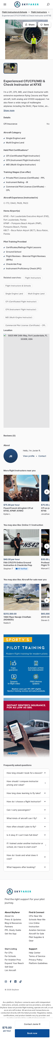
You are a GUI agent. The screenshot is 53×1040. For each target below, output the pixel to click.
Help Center (34, 952)
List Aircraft (10, 970)
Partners (9, 926)
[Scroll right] (46, 491)
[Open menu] (5, 4)
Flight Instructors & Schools (14, 12)
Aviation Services (37, 930)
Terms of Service (37, 956)
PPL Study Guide (13, 930)
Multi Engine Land (36, 293)
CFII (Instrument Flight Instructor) (20, 309)
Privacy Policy (35, 959)
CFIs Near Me (35, 916)
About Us (9, 916)
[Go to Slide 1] (10, 68)
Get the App (10, 933)
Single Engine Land (14, 293)
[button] (26, 39)
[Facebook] (10, 981)
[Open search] (48, 4)
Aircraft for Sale (36, 933)
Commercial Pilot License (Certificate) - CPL (25, 325)
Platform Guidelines (38, 963)
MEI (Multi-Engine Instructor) (18, 317)
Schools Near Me (37, 919)
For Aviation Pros (13, 959)
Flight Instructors (39, 12)
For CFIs (9, 952)
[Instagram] (6, 981)
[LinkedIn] (15, 981)
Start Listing (11, 949)
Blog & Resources (13, 923)
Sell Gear (9, 966)
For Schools (10, 956)
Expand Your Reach (14, 963)
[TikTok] (20, 981)
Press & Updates (13, 919)
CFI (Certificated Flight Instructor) (21, 301)
